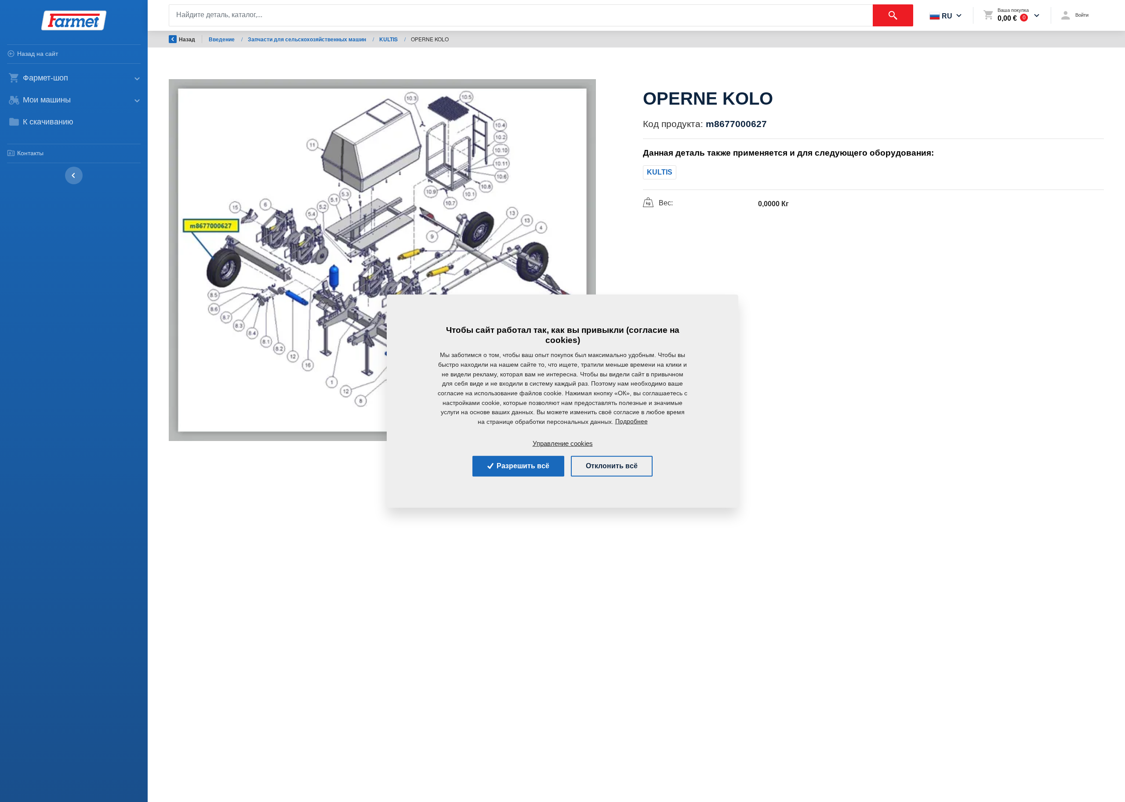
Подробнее (631, 421)
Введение (222, 39)
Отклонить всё (612, 466)
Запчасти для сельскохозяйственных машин (307, 39)
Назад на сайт (37, 53)
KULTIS (389, 39)
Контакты (30, 153)
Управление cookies (563, 443)
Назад (187, 39)
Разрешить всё (522, 466)
